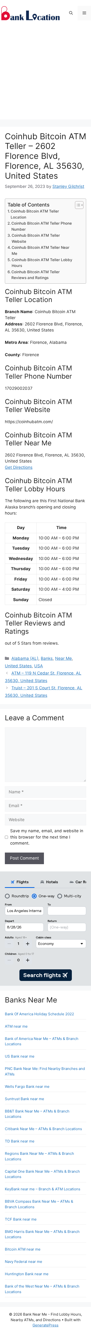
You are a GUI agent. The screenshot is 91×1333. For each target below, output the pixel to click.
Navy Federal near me (23, 1261)
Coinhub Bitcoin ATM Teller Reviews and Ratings (35, 275)
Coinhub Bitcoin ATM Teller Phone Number (41, 226)
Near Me (63, 658)
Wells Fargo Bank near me (27, 1086)
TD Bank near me (19, 1141)
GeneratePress (45, 1325)
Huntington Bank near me (27, 1274)
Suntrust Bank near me (24, 1099)
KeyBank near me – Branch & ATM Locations (42, 1189)
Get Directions (19, 467)
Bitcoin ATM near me (23, 1249)
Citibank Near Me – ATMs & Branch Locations (43, 1129)
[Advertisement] (45, 74)
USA (38, 665)
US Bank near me (19, 1056)
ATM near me (16, 1026)
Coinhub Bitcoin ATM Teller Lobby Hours (42, 263)
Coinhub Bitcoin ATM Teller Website (36, 238)
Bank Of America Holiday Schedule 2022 (39, 1014)
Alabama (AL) (24, 658)
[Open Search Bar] (71, 13)
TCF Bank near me (21, 1219)
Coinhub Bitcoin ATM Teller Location (35, 214)
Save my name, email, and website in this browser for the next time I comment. (46, 837)
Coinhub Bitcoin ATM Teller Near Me (40, 250)
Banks (47, 658)
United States (18, 665)
